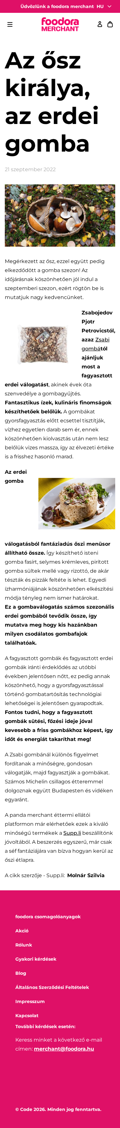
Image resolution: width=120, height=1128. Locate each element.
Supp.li (72, 833)
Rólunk (23, 945)
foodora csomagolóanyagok (48, 917)
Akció (21, 931)
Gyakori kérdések (35, 959)
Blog (20, 973)
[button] (10, 24)
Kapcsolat (26, 1015)
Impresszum (30, 1001)
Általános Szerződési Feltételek (52, 987)
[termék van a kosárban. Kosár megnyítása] (110, 24)
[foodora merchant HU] (60, 24)
